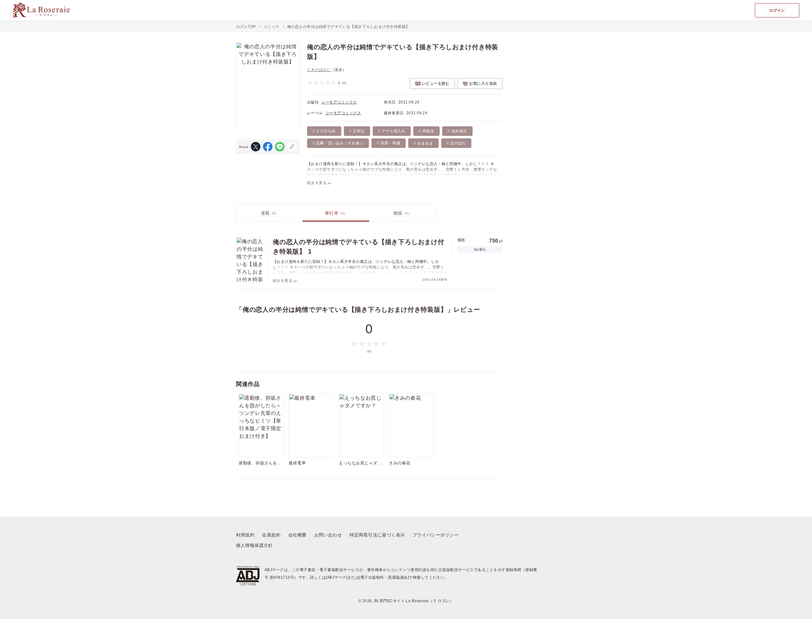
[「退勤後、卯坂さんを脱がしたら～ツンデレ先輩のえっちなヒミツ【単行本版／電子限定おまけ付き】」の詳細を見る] (261, 425)
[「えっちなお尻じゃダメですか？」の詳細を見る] (361, 425)
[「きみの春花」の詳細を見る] (411, 425)
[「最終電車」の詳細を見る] (311, 425)
